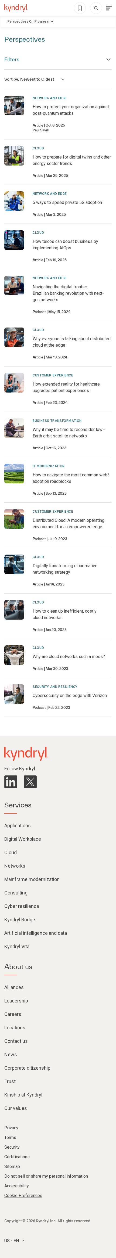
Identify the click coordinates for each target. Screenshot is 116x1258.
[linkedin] (10, 781)
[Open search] (96, 8)
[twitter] (30, 781)
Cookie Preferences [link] (23, 1195)
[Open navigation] (109, 8)
